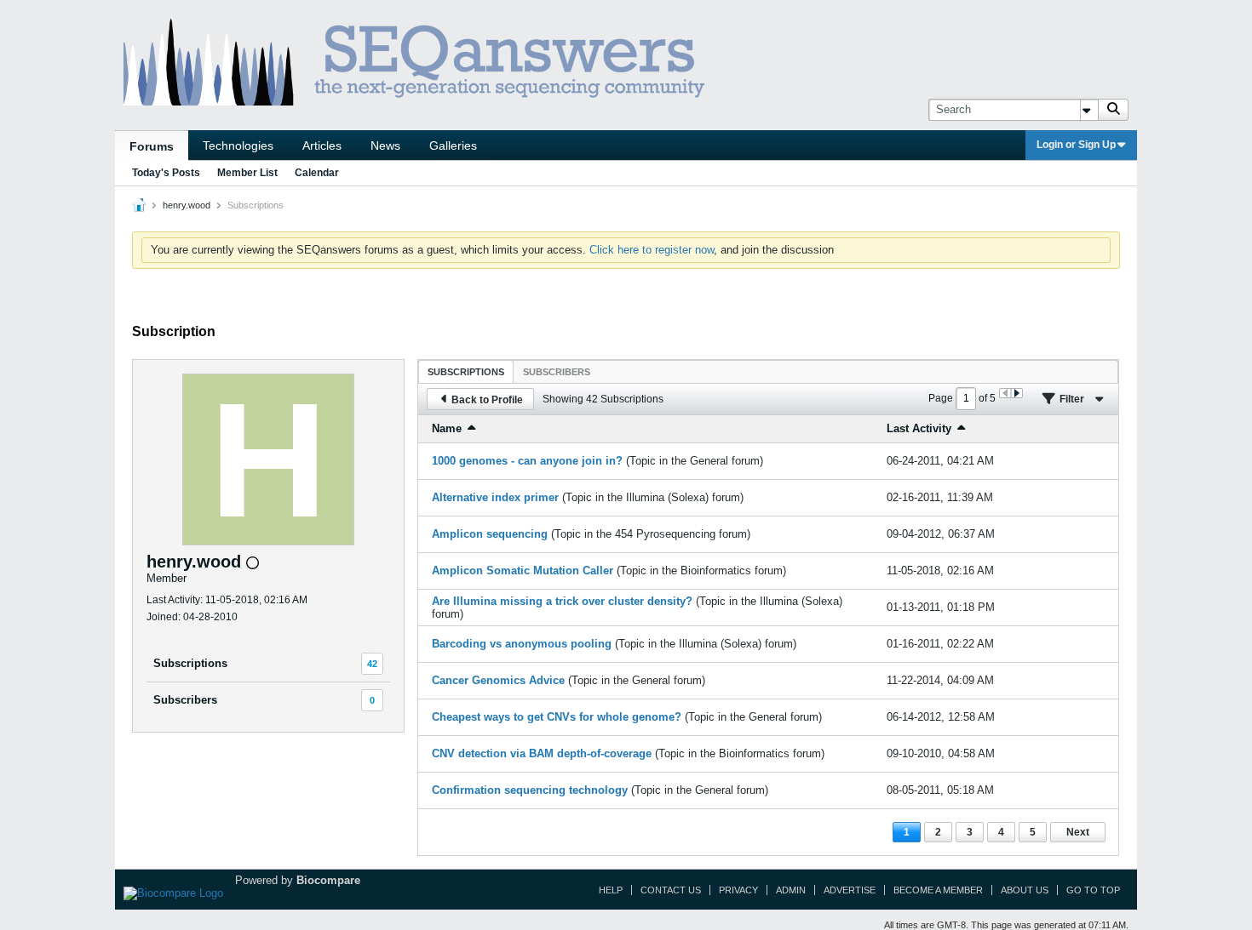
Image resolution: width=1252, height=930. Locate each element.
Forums (151, 146)
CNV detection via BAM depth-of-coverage (542, 753)
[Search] (1113, 110)
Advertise (850, 890)
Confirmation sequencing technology (530, 790)
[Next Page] (1016, 393)
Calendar (317, 173)
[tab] (466, 371)
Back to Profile (487, 400)
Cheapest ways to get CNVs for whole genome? (556, 716)
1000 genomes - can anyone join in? (527, 460)
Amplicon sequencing (490, 534)
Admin (791, 890)
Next (1077, 832)
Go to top (1093, 890)
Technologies (238, 145)
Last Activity (919, 428)
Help (611, 890)
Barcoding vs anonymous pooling (522, 643)
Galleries (453, 145)
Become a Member (938, 890)
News (385, 145)
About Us (1024, 890)
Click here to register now (651, 249)
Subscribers (185, 699)
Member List (247, 173)
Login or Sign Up (1076, 145)
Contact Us (670, 890)
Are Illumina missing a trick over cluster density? (562, 601)
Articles (322, 145)
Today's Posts (166, 173)
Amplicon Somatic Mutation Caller (522, 570)
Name (447, 428)
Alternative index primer (495, 497)
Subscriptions (190, 663)
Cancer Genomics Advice (498, 680)
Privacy (738, 890)
